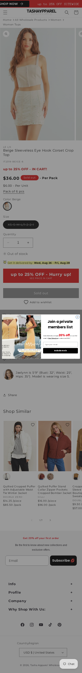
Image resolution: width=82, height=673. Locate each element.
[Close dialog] (77, 317)
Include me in (60, 350)
